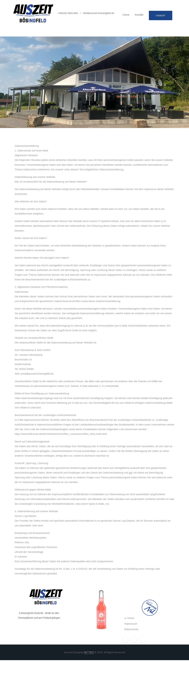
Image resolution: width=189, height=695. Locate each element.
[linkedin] (143, 639)
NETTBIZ (89, 652)
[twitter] (134, 639)
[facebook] (125, 639)
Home (126, 14)
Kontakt (139, 14)
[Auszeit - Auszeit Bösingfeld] (33, 14)
